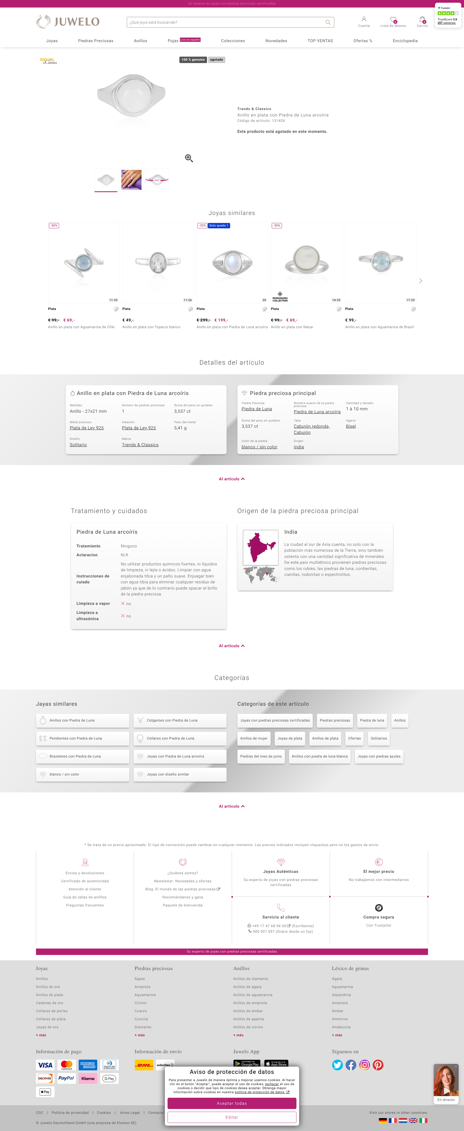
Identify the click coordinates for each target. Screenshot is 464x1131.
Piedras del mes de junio (261, 756)
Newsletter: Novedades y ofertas (183, 881)
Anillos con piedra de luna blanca (320, 756)
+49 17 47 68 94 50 (269, 926)
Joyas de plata (290, 738)
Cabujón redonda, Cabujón (312, 429)
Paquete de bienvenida (183, 905)
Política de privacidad (70, 1113)
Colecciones (233, 41)
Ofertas (354, 738)
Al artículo (229, 479)
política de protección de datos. (260, 1092)
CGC (40, 1113)
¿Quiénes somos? (183, 873)
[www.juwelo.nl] (403, 1120)
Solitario (78, 445)
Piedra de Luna (257, 409)
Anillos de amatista (250, 1003)
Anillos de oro (48, 987)
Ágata (140, 979)
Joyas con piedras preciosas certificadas (275, 720)
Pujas (184, 41)
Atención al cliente (85, 889)
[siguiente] (420, 280)
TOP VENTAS (320, 41)
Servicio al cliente (280, 917)
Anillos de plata (325, 738)
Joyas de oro (47, 1027)
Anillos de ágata (247, 987)
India (299, 447)
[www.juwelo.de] (383, 1120)
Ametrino (340, 1019)
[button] (364, 22)
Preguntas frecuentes (85, 905)
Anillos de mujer (254, 738)
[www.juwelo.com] (413, 1120)
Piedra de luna (372, 720)
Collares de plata (51, 1019)
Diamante (143, 1027)
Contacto (156, 1113)
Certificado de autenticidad (85, 881)
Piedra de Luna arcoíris (317, 412)
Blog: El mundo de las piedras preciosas (180, 889)
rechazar (272, 1084)
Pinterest (378, 1065)
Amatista (143, 987)
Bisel (351, 426)
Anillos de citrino (248, 1027)
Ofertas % (362, 41)
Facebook (351, 1065)
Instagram (364, 1065)
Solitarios (379, 738)
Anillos (140, 41)
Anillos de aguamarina (253, 995)
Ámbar (338, 1011)
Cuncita (141, 1019)
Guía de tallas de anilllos (85, 897)
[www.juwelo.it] (423, 1120)
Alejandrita (341, 995)
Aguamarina (342, 987)
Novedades (276, 41)
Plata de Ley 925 (87, 428)
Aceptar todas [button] (232, 1104)
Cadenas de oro (49, 1003)
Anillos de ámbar (248, 1011)
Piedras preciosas (335, 720)
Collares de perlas (52, 1011)
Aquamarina (145, 995)
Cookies (104, 1113)
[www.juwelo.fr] (393, 1120)
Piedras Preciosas (96, 41)
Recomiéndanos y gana (182, 897)
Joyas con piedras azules (379, 756)
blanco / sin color (259, 447)
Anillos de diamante (250, 979)
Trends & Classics (140, 445)
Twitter (337, 1065)
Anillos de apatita (248, 1019)
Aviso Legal (129, 1113)
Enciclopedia (405, 41)
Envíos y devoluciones (85, 873)
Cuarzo (141, 1011)
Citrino (141, 1003)
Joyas (52, 41)
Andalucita (341, 1027)
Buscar (329, 22)
